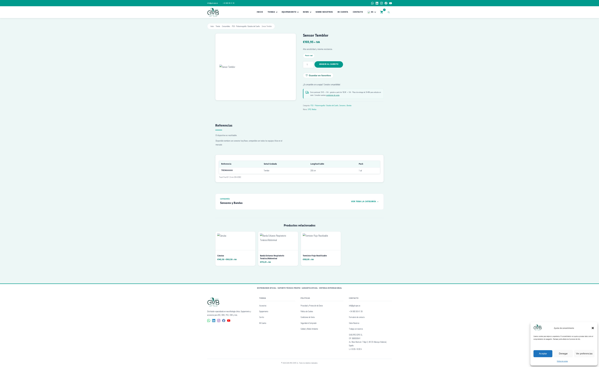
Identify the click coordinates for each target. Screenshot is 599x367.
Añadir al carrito (328, 64)
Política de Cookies (307, 311)
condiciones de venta (332, 95)
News (306, 12)
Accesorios (262, 306)
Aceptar (543, 353)
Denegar (563, 353)
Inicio (260, 12)
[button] (592, 328)
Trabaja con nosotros (356, 329)
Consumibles (226, 26)
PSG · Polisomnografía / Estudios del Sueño (246, 26)
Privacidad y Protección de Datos (312, 306)
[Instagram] (381, 3)
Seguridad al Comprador (309, 323)
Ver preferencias (584, 353)
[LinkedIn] (377, 3)
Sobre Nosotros (324, 12)
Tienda (271, 12)
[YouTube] (390, 3)
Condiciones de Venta (308, 317)
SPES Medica (312, 109)
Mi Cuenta (262, 323)
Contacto (358, 12)
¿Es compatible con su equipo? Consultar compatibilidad (321, 84)
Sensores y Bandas (345, 105)
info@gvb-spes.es (212, 3)
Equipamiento (289, 12)
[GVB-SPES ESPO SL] (213, 12)
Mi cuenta (343, 12)
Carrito (261, 317)
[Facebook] (386, 3)
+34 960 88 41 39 (228, 3)
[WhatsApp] (372, 3)
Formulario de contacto (357, 317)
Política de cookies (562, 361)
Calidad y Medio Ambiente (309, 329)
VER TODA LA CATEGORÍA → (365, 202)
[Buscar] (389, 12)
